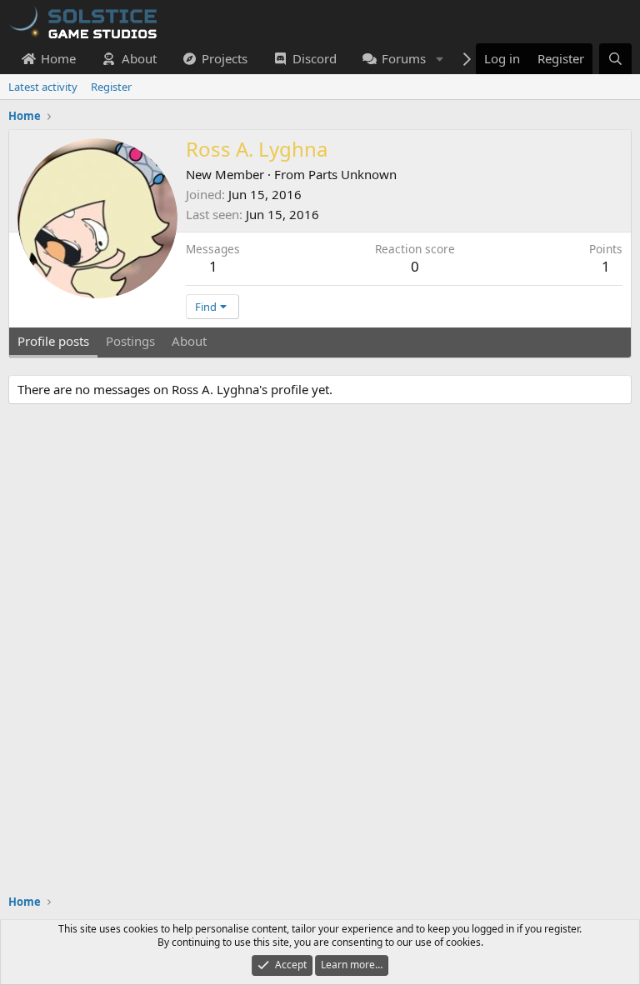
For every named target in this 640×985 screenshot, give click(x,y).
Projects (225, 58)
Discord (314, 58)
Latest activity (43, 86)
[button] (439, 58)
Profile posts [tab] (53, 340)
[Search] (615, 58)
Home (58, 58)
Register (111, 86)
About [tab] (189, 340)
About (139, 58)
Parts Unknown (352, 174)
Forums (404, 58)
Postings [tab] (130, 340)
